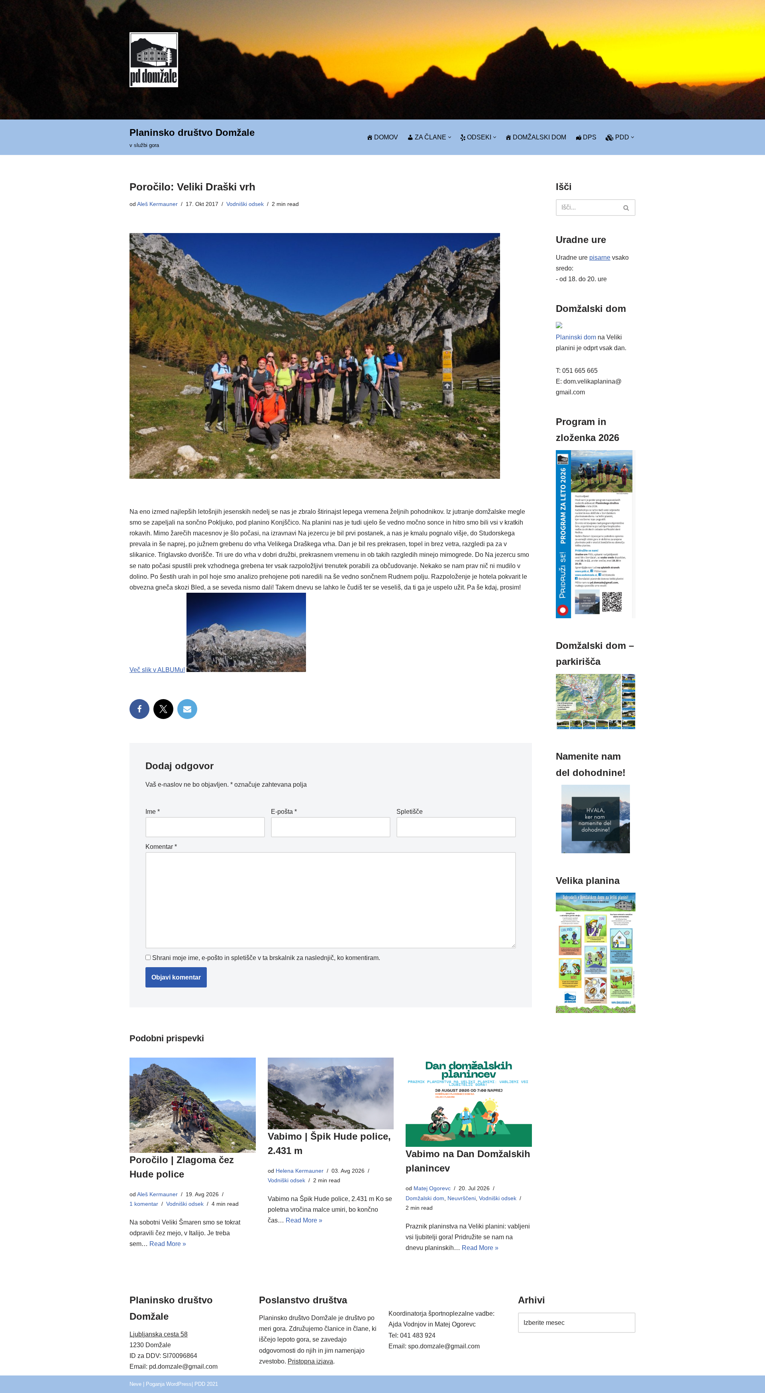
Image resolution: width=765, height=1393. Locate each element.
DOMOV (386, 137)
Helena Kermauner (300, 1171)
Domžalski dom (425, 1198)
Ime (152, 811)
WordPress (179, 1384)
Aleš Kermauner (157, 204)
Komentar (161, 846)
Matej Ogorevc (432, 1188)
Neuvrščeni (461, 1198)
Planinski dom (576, 337)
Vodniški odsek (245, 204)
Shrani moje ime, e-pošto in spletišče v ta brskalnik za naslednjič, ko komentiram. (266, 957)
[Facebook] (139, 709)
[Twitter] (163, 709)
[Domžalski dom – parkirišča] (596, 727)
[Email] (187, 709)
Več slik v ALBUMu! (157, 669)
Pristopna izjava (310, 1361)
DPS (589, 137)
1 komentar (143, 1204)
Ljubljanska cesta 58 (158, 1334)
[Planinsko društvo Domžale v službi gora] (153, 59)
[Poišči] (627, 207)
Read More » (167, 1243)
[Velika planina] (596, 1010)
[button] (449, 137)
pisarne (599, 257)
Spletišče (409, 811)
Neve (135, 1384)
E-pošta (284, 811)
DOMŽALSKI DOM (539, 137)
